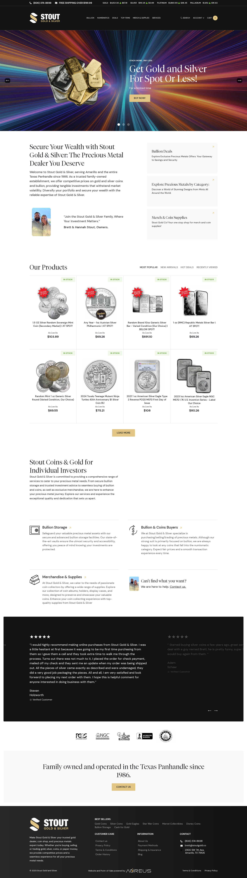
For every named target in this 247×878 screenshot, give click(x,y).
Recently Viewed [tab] (207, 267)
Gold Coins (101, 823)
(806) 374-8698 (42, 2)
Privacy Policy (102, 845)
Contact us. (178, 587)
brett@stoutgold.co (195, 845)
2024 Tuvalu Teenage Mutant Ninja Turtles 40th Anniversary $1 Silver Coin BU (100, 399)
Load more (123, 432)
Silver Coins (116, 823)
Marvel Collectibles (172, 823)
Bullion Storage (103, 827)
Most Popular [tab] (149, 267)
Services (156, 18)
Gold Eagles (132, 823)
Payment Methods (148, 845)
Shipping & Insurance (149, 849)
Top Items (125, 18)
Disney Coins (193, 823)
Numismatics (103, 18)
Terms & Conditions (106, 849)
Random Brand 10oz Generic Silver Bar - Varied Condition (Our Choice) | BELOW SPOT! (147, 326)
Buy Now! (140, 98)
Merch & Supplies (141, 18)
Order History (102, 854)
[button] (118, 124)
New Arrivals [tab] (169, 267)
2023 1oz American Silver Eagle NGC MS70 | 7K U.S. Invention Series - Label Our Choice (194, 400)
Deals (115, 18)
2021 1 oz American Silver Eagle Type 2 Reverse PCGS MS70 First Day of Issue (147, 399)
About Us (143, 841)
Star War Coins (151, 823)
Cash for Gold (121, 827)
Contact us (101, 841)
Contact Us (123, 786)
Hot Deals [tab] (187, 267)
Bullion (90, 18)
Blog (140, 854)
